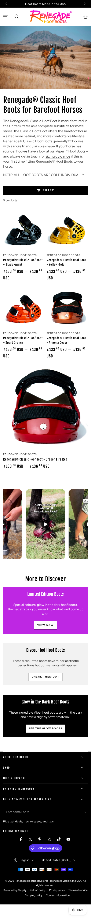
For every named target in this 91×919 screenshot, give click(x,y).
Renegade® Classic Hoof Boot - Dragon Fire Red (35, 459)
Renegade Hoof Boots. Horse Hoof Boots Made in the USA (48, 880)
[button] (16, 16)
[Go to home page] (51, 16)
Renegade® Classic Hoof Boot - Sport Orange (23, 340)
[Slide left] (6, 4)
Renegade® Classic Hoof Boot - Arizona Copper (66, 340)
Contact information (58, 895)
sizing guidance (58, 156)
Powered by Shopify (14, 890)
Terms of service (78, 890)
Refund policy (38, 890)
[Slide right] (84, 4)
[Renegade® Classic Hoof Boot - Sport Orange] (23, 308)
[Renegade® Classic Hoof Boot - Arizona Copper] (67, 308)
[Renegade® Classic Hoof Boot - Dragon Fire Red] (45, 407)
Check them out (45, 676)
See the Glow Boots (46, 728)
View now (45, 625)
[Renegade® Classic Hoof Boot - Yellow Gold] (67, 230)
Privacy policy (57, 890)
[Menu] (5, 16)
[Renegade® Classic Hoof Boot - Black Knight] (23, 230)
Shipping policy (33, 895)
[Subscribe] (85, 812)
